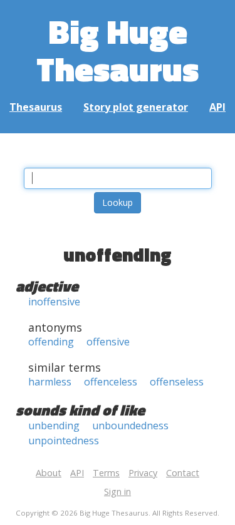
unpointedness (63, 440)
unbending (54, 425)
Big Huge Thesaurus (117, 49)
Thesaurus (35, 107)
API (217, 107)
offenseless (177, 382)
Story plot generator (135, 107)
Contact (182, 473)
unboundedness (130, 425)
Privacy (142, 473)
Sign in (117, 491)
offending (51, 342)
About (48, 473)
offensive (108, 342)
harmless (49, 382)
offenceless (110, 382)
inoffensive (54, 301)
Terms (106, 473)
